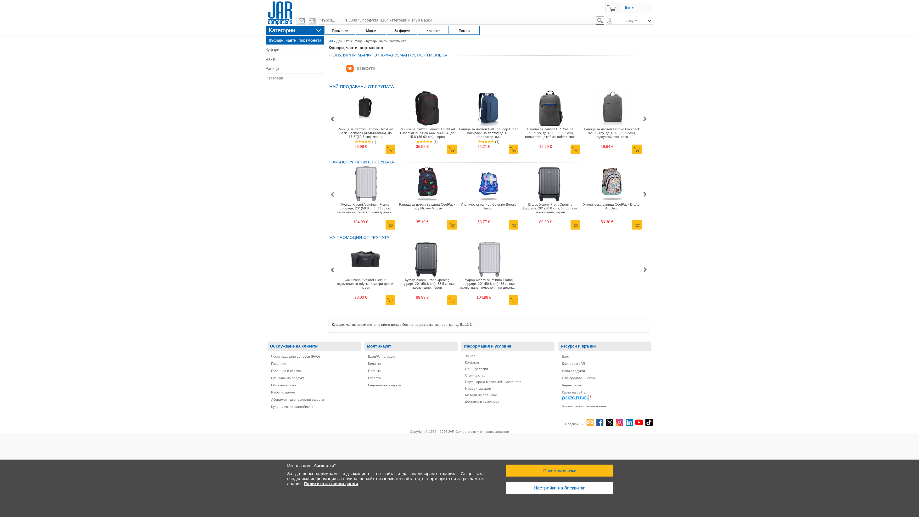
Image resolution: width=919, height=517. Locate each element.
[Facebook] (600, 422)
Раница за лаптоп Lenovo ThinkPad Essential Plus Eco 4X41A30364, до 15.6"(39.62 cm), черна (427, 133)
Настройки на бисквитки (560, 487)
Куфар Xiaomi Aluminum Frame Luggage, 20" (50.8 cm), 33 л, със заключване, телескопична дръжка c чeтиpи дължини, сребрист (365, 208)
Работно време (283, 392)
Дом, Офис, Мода (349, 41)
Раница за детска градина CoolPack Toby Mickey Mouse (427, 206)
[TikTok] (649, 422)
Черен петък (572, 385)
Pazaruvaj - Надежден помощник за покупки (584, 406)
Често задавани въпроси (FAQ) (295, 356)
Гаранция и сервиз (286, 371)
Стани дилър (475, 375)
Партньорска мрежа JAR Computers (493, 382)
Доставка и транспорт (482, 401)
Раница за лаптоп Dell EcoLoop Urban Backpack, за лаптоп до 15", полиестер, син (488, 133)
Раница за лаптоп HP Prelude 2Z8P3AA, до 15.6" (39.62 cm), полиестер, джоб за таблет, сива (550, 133)
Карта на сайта (574, 392)
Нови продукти (573, 371)
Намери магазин (478, 388)
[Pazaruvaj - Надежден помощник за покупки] (645, 406)
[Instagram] (619, 422)
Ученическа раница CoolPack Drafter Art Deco (612, 206)
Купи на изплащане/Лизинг (292, 407)
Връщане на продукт (287, 378)
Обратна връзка (283, 385)
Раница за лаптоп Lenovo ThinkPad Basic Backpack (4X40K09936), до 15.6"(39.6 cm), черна (365, 133)
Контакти (472, 362)
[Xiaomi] (361, 69)
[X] (609, 422)
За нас (470, 356)
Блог (565, 356)
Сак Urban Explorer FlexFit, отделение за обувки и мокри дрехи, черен (365, 283)
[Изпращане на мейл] (301, 21)
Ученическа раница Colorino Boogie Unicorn (488, 206)
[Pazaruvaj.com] (600, 399)
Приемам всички (559, 470)
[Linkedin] (629, 422)
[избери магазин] (312, 21)
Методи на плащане (481, 395)
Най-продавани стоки (579, 378)
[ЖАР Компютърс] (280, 13)
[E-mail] (590, 422)
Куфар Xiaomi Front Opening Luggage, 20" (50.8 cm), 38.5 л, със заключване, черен (550, 208)
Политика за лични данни (331, 483)
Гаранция (278, 363)
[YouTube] (639, 422)
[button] (332, 119)
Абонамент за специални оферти (297, 399)
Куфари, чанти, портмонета (295, 40)
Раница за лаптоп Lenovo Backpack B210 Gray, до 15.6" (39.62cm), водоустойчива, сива (612, 133)
